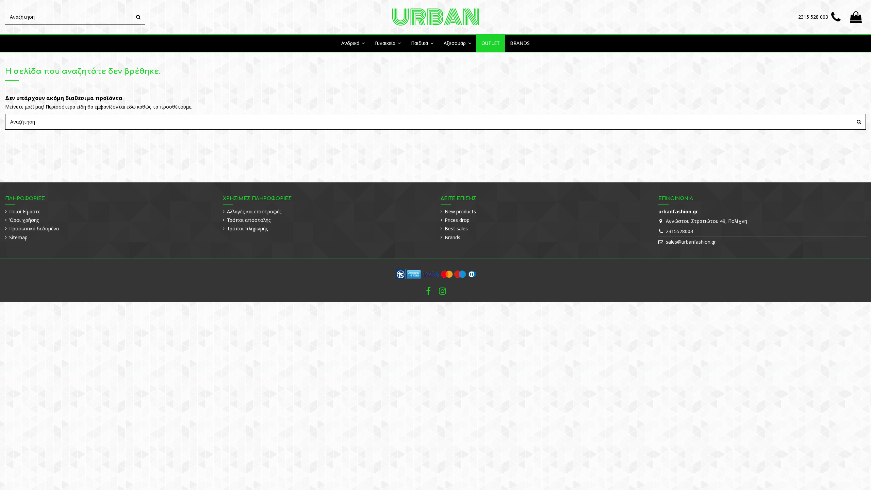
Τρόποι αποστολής (249, 220)
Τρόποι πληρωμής (247, 228)
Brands (452, 237)
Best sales (456, 228)
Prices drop (457, 220)
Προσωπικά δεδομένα (34, 228)
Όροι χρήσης (24, 220)
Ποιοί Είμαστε (24, 211)
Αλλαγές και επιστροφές (254, 211)
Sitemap (18, 237)
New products (460, 211)
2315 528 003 (813, 17)
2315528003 (679, 231)
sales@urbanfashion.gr (691, 242)
